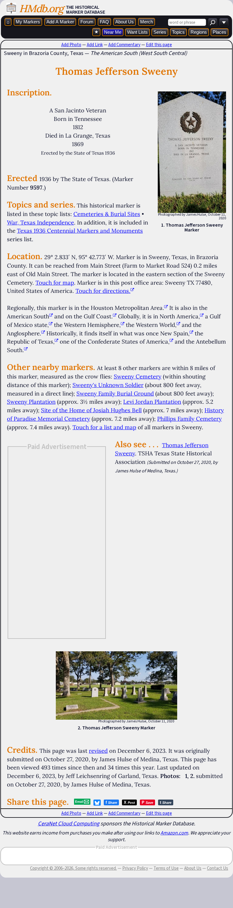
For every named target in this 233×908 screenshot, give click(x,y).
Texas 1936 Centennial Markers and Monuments (80, 230)
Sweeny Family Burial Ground (115, 393)
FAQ (104, 21)
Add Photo (71, 45)
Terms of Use (166, 868)
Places (219, 32)
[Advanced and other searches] (223, 22)
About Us (124, 21)
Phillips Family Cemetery (189, 418)
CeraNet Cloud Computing (68, 823)
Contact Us (217, 868)
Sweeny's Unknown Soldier (108, 385)
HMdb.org (41, 8)
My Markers (28, 21)
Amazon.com (174, 832)
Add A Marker (60, 21)
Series (160, 32)
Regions (199, 32)
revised (98, 750)
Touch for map (54, 282)
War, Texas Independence (40, 222)
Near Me (112, 32)
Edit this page (159, 45)
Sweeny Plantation (31, 401)
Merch (146, 21)
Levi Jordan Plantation (152, 401)
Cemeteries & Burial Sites (106, 214)
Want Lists (137, 32)
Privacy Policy (135, 868)
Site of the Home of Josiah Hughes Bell (91, 410)
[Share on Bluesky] (97, 803)
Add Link (95, 45)
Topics (178, 32)
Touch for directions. (103, 290)
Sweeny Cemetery (137, 376)
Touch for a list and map (104, 427)
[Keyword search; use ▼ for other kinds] (212, 22)
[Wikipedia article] (166, 307)
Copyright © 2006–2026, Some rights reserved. (73, 868)
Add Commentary (124, 45)
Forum (86, 21)
